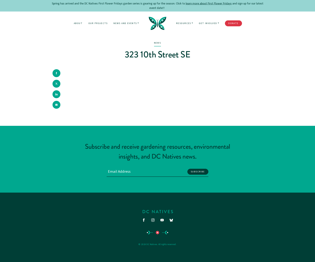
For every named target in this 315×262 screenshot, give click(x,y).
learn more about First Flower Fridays (209, 3)
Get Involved (208, 23)
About (78, 23)
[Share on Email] (56, 105)
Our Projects (98, 23)
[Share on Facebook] (56, 73)
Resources (183, 23)
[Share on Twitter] (56, 84)
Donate (233, 23)
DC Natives (158, 211)
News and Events (125, 23)
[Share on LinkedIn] (56, 94)
